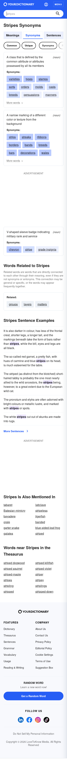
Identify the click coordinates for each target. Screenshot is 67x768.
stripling (9, 586)
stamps (43, 79)
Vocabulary (10, 654)
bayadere (10, 516)
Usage (7, 661)
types (29, 79)
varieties (14, 79)
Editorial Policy (43, 648)
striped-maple (12, 574)
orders (25, 87)
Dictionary (9, 629)
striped (39, 533)
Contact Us (41, 635)
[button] (46, 4)
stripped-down (44, 591)
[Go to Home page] (19, 4)
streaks (26, 137)
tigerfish (40, 516)
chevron (14, 249)
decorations (28, 153)
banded (40, 522)
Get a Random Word (33, 696)
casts (52, 87)
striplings (41, 586)
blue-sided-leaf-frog (47, 528)
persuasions (31, 95)
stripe (28, 249)
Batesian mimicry (14, 510)
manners (50, 95)
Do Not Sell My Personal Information (33, 733)
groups (13, 304)
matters (42, 304)
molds (39, 87)
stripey (39, 580)
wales (45, 153)
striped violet (43, 569)
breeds (13, 95)
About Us (40, 629)
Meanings (12, 35)
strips (12, 137)
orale (7, 522)
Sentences (53, 35)
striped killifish (44, 563)
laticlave (40, 505)
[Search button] (57, 13)
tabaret (8, 505)
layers (27, 304)
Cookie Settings (44, 654)
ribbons (41, 137)
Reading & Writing (14, 667)
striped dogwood (14, 563)
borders (14, 145)
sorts (12, 87)
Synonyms (33, 35)
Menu (58, 4)
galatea (8, 533)
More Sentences (14, 431)
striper (39, 574)
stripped (9, 591)
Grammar (9, 648)
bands (29, 145)
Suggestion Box (44, 667)
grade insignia (47, 249)
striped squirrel (13, 569)
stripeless (41, 510)
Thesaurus (10, 635)
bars (11, 153)
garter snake (11, 528)
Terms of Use (43, 661)
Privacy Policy (43, 642)
